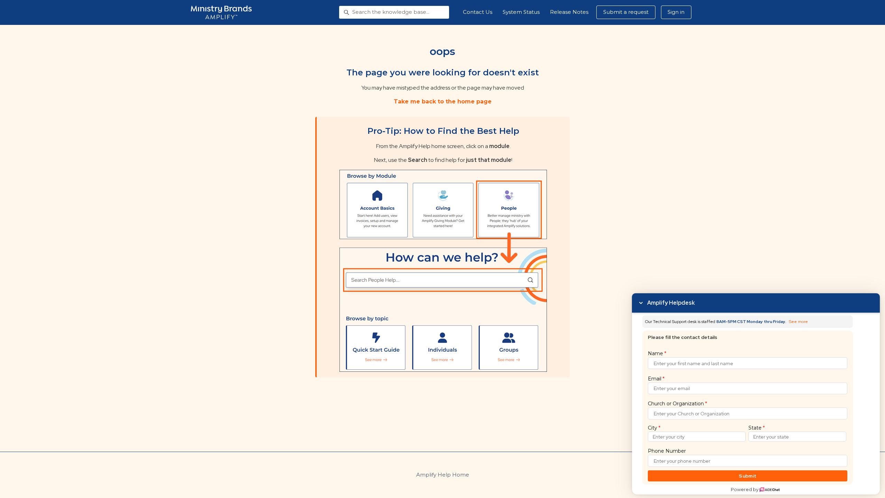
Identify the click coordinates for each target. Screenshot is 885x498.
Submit (747, 476)
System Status (521, 12)
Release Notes (569, 12)
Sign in (676, 12)
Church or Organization (677, 403)
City (654, 428)
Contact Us (477, 12)
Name (657, 353)
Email (656, 379)
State (756, 428)
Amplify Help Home (442, 474)
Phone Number (667, 451)
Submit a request (626, 12)
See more (798, 321)
